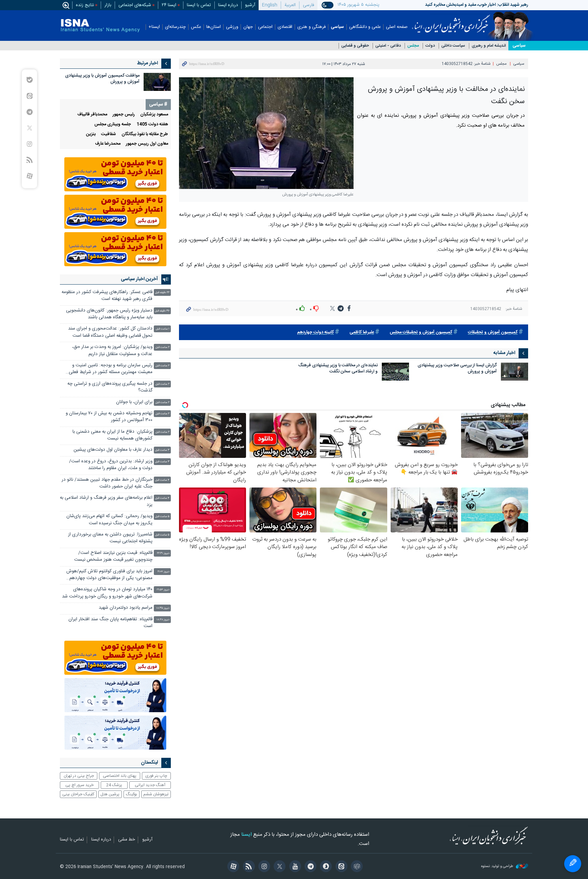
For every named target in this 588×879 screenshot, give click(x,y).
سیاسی (337, 27)
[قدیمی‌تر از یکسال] (514, 372)
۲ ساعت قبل (162, 347)
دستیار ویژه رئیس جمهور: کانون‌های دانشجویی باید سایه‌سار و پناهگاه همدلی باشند (109, 314)
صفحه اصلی (397, 27)
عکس (196, 27)
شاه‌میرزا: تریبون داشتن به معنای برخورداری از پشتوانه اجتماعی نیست (110, 538)
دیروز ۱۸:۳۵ (162, 608)
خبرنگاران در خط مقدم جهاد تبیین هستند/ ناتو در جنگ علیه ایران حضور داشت (107, 483)
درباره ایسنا (228, 5)
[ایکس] (278, 867)
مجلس (413, 46)
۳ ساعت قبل (162, 450)
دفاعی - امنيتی (388, 46)
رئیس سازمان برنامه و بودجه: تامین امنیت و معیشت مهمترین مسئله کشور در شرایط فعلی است (110, 369)
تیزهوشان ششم (155, 794)
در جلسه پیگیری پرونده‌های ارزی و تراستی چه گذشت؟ (109, 387)
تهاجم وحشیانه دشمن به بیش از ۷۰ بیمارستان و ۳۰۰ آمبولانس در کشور (109, 417)
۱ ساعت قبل (162, 329)
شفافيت (108, 134)
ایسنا (451, 21)
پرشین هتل (109, 794)
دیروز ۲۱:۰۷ (163, 572)
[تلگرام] (309, 867)
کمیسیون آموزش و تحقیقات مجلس (421, 332)
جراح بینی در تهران (79, 775)
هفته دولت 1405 (152, 124)
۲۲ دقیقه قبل (162, 292)
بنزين (91, 134)
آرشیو (250, 5)
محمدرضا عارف (107, 143)
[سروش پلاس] (325, 867)
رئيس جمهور (124, 114)
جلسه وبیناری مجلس (112, 124)
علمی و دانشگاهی (365, 27)
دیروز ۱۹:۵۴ (163, 590)
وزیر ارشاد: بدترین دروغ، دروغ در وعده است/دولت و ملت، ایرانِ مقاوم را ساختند (110, 465)
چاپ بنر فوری (156, 775)
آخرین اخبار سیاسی (139, 279)
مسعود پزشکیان (154, 114)
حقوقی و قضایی (355, 46)
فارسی (308, 5)
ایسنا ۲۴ (169, 5)
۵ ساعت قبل (162, 516)
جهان (248, 27)
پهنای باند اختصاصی (119, 775)
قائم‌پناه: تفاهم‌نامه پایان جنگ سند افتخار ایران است (110, 623)
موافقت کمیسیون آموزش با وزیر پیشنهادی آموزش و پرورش (102, 78)
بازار (107, 5)
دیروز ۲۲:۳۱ (163, 553)
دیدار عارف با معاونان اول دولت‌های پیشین (113, 449)
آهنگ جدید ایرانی (150, 785)
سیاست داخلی (453, 46)
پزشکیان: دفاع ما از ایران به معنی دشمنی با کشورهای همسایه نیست (112, 435)
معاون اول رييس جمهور (147, 143)
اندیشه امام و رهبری (489, 46)
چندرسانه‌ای (175, 27)
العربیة (290, 5)
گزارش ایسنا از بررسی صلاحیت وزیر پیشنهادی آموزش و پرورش (457, 369)
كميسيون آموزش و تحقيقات (493, 332)
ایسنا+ (154, 27)
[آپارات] (232, 867)
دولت (430, 46)
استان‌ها (213, 27)
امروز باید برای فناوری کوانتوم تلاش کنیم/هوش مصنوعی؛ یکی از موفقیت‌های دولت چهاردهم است (109, 575)
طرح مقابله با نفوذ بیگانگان (144, 134)
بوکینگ (131, 794)
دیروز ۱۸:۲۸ (163, 620)
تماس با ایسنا (199, 5)
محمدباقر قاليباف (92, 114)
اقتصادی (285, 27)
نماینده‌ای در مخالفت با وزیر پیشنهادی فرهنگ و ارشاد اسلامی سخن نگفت (338, 369)
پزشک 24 (114, 785)
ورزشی (232, 27)
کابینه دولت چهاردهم (315, 332)
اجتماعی (265, 27)
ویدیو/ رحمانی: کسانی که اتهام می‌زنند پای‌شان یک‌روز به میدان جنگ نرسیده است (109, 520)
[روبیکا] (356, 867)
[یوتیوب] (294, 867)
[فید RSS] (248, 867)
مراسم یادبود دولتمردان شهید (125, 607)
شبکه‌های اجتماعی (134, 5)
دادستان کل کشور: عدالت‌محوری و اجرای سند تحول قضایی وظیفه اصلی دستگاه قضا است (110, 332)
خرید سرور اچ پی (79, 785)
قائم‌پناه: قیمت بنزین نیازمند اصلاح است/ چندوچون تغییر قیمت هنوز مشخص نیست (113, 556)
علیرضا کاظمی (361, 332)
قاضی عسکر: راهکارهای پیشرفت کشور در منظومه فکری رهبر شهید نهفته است (107, 296)
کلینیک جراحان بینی (78, 794)
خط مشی (126, 839)
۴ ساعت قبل (162, 480)
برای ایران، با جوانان (134, 402)
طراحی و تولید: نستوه (497, 866)
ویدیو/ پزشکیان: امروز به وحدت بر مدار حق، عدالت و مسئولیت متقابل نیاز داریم (112, 350)
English (269, 5)
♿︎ (572, 863)
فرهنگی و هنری (311, 27)
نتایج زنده (85, 5)
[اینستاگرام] (263, 867)
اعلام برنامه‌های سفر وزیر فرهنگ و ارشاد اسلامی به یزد (106, 501)
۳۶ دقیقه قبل (162, 311)
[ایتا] (340, 867)
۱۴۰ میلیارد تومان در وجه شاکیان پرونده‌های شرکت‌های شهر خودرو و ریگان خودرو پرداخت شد (107, 593)
